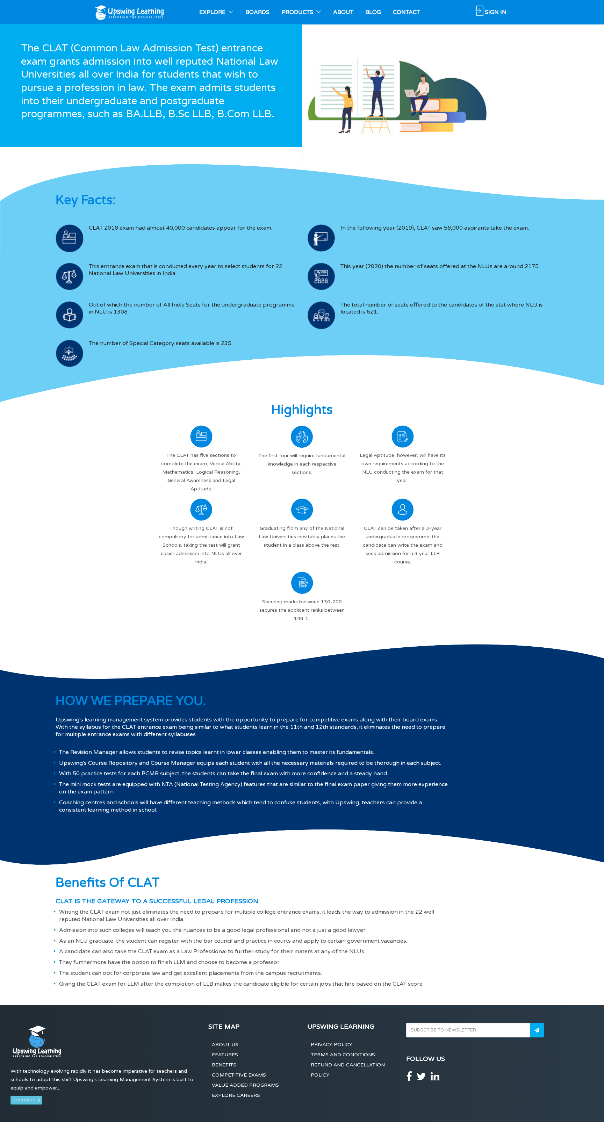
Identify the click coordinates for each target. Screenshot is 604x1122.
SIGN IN (495, 12)
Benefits (224, 1065)
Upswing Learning (340, 1026)
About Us (225, 1045)
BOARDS (257, 12)
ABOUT (343, 12)
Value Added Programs (245, 1085)
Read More (25, 1100)
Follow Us (425, 1059)
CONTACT (406, 12)
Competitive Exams (239, 1075)
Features (225, 1055)
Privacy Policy (331, 1045)
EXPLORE (213, 12)
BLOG (373, 12)
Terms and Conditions (343, 1055)
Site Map (223, 1026)
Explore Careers (236, 1095)
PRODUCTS (298, 12)
